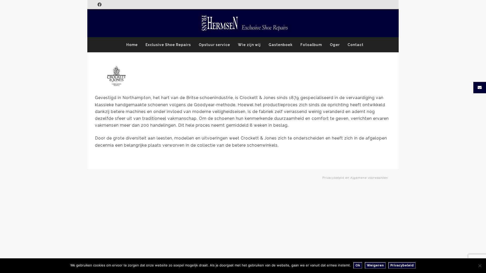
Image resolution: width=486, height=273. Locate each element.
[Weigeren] (479, 265)
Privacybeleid (402, 265)
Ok (357, 265)
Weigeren (375, 265)
